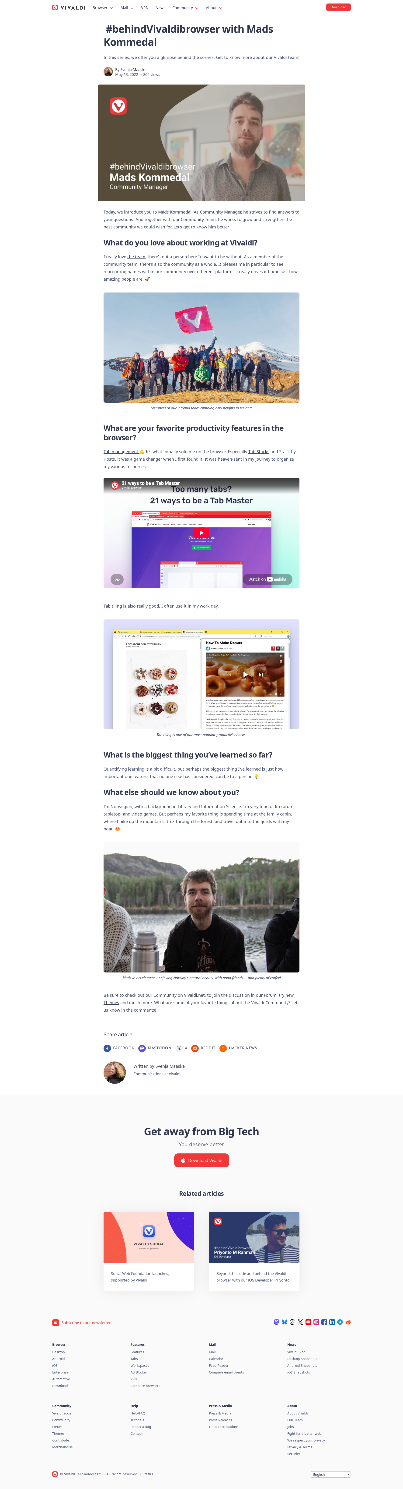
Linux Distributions (224, 1426)
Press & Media (220, 1413)
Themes (111, 1002)
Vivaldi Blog (296, 1352)
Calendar (216, 1358)
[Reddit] (348, 1322)
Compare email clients (226, 1372)
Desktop (58, 1352)
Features (137, 1352)
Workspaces (140, 1365)
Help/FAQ (138, 1413)
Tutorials (137, 1420)
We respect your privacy (306, 1440)
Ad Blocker (139, 1372)
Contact (136, 1433)
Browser (100, 7)
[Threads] (292, 1322)
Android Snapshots (302, 1365)
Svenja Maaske (133, 69)
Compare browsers (145, 1386)
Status (147, 1474)
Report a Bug (141, 1426)
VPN (145, 7)
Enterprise (60, 1372)
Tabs (134, 1358)
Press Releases (220, 1420)
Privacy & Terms (299, 1447)
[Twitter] (300, 1322)
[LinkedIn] (332, 1322)
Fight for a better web (304, 1433)
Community (183, 7)
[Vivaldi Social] (276, 1322)
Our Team (295, 1420)
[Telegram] (340, 1322)
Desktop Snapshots (302, 1358)
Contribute (60, 1440)
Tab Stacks (258, 451)
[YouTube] (308, 1322)
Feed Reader (219, 1365)
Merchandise (62, 1447)
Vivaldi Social (62, 1413)
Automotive (61, 1379)
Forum (270, 995)
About (212, 7)
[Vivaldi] (68, 7)
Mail (125, 7)
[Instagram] (316, 1322)
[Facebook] (324, 1322)
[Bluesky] (284, 1322)
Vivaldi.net (194, 995)
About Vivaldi (297, 1413)
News (160, 7)
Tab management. (121, 451)
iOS (55, 1365)
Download (60, 1386)
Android (58, 1358)
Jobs (290, 1426)
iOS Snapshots (298, 1372)
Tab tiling (113, 606)
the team (136, 256)
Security (293, 1454)
